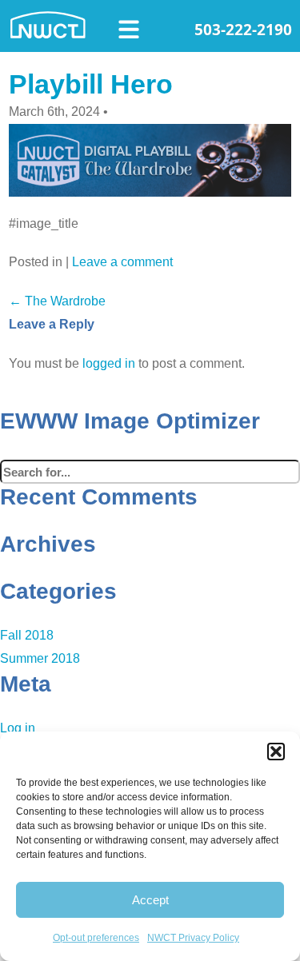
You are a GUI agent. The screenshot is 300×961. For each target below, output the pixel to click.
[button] (276, 752)
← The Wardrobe (57, 301)
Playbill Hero (91, 84)
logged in (108, 363)
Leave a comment (122, 262)
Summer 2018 (40, 658)
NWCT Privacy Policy (193, 937)
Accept (150, 900)
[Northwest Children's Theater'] (56, 24)
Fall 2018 (27, 635)
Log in (17, 728)
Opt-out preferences (96, 937)
